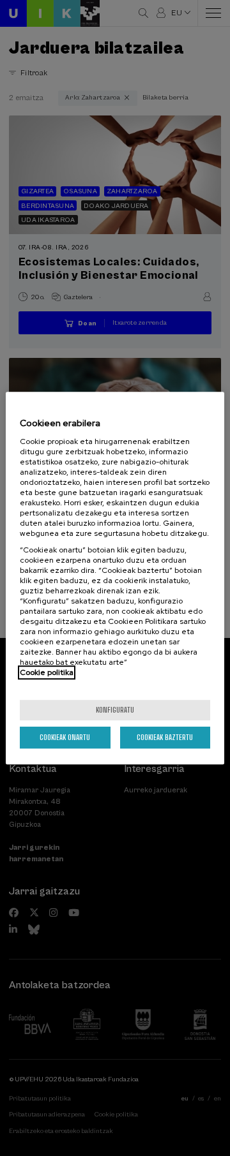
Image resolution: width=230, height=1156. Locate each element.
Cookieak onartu (65, 737)
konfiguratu (115, 710)
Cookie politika (46, 672)
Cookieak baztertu (165, 737)
